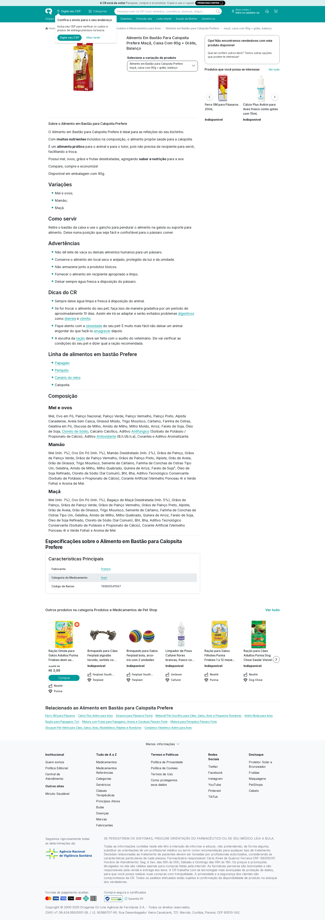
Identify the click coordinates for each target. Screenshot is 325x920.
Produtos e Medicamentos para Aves (138, 28)
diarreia (70, 319)
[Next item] (276, 659)
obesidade (94, 326)
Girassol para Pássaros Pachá (134, 715)
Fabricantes (104, 825)
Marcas (101, 819)
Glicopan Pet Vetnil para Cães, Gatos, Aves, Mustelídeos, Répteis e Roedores (93, 727)
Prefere (106, 569)
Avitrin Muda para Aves (259, 715)
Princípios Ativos (108, 801)
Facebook (215, 772)
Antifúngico (140, 431)
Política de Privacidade (167, 762)
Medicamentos (106, 762)
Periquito (62, 370)
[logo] (48, 11)
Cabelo (254, 791)
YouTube (214, 785)
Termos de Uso (162, 774)
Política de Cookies (164, 768)
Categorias (103, 779)
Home (52, 28)
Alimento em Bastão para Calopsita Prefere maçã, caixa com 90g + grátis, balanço (156, 65)
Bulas (100, 807)
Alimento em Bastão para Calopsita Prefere (192, 28)
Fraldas (254, 772)
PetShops (256, 785)
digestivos (186, 313)
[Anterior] (209, 97)
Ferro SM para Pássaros (60, 715)
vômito (85, 319)
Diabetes (126, 18)
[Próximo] (274, 97)
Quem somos (54, 762)
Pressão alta (144, 18)
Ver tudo (274, 69)
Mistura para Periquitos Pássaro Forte (194, 721)
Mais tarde (93, 37)
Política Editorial (56, 768)
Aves (104, 577)
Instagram (215, 779)
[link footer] (113, 898)
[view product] (222, 88)
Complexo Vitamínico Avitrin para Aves (168, 727)
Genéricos (208, 18)
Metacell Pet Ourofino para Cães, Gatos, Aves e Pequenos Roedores (198, 715)
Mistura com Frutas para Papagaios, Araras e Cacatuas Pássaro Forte (125, 721)
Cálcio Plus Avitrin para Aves (95, 715)
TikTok (213, 797)
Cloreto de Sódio (75, 431)
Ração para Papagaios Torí (62, 721)
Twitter (213, 766)
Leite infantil (163, 18)
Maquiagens (257, 779)
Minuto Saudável (57, 794)
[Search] (218, 11)
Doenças (102, 813)
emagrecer (102, 331)
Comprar (64, 678)
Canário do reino (67, 378)
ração (80, 338)
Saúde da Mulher (186, 18)
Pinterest (214, 791)
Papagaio (62, 363)
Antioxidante (106, 436)
